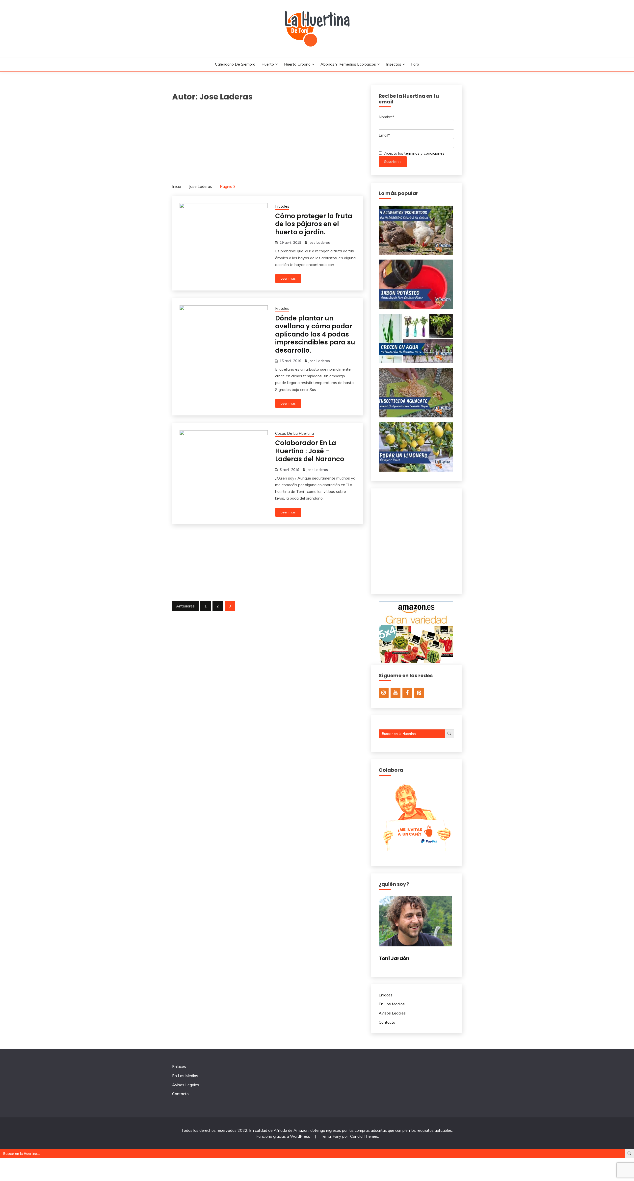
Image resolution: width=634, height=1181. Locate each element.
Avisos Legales (392, 1013)
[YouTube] (395, 693)
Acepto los (414, 153)
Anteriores (185, 605)
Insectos (393, 64)
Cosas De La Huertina (294, 433)
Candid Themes (364, 1136)
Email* (384, 135)
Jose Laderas (319, 242)
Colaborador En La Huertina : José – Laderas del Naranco (309, 450)
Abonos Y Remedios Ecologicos (348, 64)
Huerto (268, 64)
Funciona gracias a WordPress (283, 1136)
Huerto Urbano (297, 64)
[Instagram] (384, 693)
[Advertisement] (267, 139)
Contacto (387, 1022)
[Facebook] (407, 693)
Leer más (288, 278)
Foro (415, 64)
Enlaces (386, 994)
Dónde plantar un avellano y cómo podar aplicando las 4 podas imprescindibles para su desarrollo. (315, 334)
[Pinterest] (419, 693)
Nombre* (387, 116)
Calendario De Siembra (235, 64)
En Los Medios (392, 1003)
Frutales (282, 206)
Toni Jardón (394, 958)
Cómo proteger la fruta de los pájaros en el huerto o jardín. (313, 224)
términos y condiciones (424, 153)
